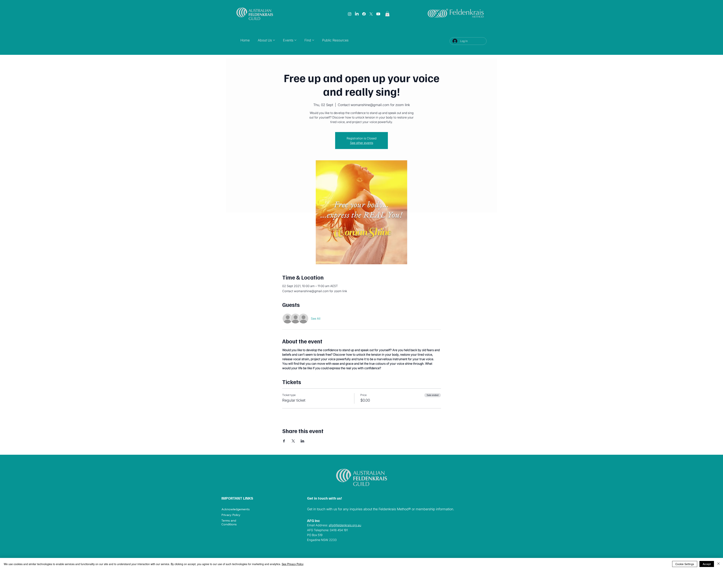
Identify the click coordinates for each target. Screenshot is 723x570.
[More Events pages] (295, 40)
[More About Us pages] (274, 40)
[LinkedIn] (357, 14)
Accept (707, 564)
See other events (361, 143)
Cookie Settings (684, 564)
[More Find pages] (313, 40)
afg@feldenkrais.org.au (345, 525)
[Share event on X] (293, 440)
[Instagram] (349, 14)
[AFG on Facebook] (364, 14)
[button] (387, 13)
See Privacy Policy (293, 564)
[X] (371, 14)
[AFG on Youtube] (378, 14)
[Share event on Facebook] (284, 440)
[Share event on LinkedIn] (302, 440)
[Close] (718, 564)
